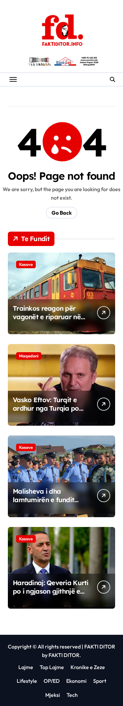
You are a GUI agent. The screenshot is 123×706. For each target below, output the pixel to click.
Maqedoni (28, 355)
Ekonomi (76, 681)
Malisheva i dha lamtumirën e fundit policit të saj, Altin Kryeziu (43, 504)
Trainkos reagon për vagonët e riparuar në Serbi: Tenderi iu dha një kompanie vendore (50, 321)
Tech (72, 695)
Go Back (61, 212)
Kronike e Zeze (88, 667)
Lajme (25, 667)
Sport (99, 681)
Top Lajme (52, 667)
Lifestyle (27, 681)
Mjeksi (52, 695)
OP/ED (52, 681)
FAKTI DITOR (99, 646)
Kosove (26, 264)
